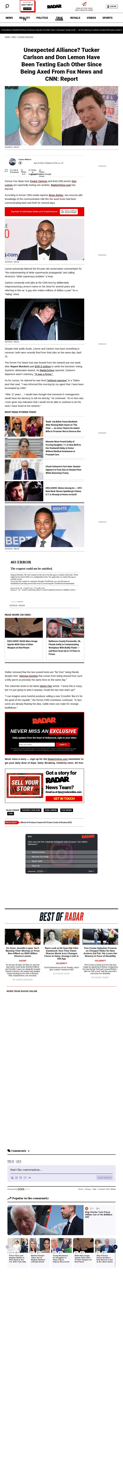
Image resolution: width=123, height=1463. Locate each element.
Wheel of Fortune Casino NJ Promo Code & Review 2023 (46, 822)
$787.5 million (43, 366)
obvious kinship (28, 676)
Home (7, 37)
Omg (14, 37)
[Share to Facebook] (14, 170)
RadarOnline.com (61, 185)
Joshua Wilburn (24, 159)
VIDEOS (91, 17)
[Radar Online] (54, 6)
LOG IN (113, 6)
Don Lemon (51, 810)
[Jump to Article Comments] (6, 170)
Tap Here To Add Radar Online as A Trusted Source (34, 212)
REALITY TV (24, 18)
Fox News (67, 810)
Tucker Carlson (25, 37)
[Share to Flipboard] (33, 170)
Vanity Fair (46, 686)
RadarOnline (47, 370)
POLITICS (42, 17)
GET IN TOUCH (64, 799)
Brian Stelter (56, 195)
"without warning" (57, 380)
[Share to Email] (41, 170)
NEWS (9, 17)
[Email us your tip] (28, 12)
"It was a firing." (43, 374)
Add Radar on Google (42, 174)
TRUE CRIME (59, 18)
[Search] (7, 8)
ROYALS (75, 17)
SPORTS (107, 17)
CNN (10, 814)
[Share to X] (23, 170)
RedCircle (20, 601)
